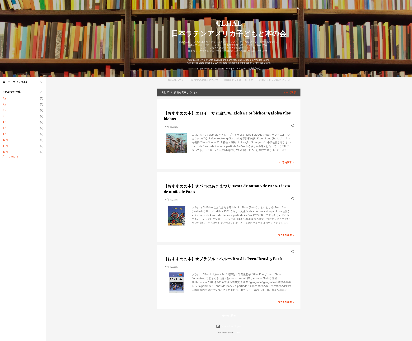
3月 (5, 128)
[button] (292, 126)
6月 (5, 110)
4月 (5, 122)
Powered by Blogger (231, 326)
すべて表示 (290, 92)
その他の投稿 (229, 315)
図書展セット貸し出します (238, 80)
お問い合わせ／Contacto (274, 80)
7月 (5, 104)
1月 (5, 134)
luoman (237, 333)
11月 (5, 145)
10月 (5, 151)
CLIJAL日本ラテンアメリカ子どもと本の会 (228, 28)
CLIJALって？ (176, 80)
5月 (5, 116)
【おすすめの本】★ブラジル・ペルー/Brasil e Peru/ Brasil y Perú (223, 258)
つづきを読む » (286, 162)
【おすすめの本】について (204, 80)
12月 (5, 140)
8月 (5, 98)
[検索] (298, 9)
